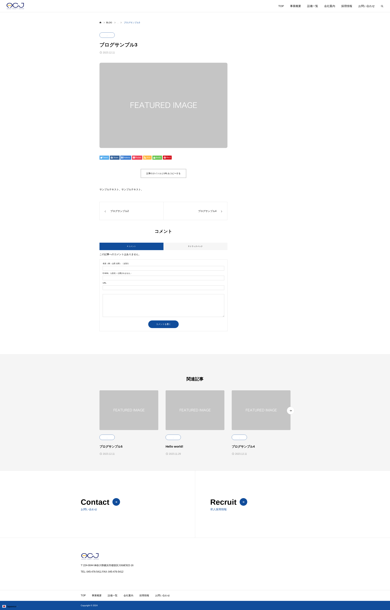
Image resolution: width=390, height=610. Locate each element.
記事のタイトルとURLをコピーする (163, 173)
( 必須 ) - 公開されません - (117, 273)
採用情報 (346, 6)
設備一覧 (312, 6)
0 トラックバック (195, 246)
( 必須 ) (116, 263)
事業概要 (295, 6)
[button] (290, 410)
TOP (281, 6)
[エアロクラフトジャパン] (21, 6)
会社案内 (329, 6)
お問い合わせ (366, 6)
